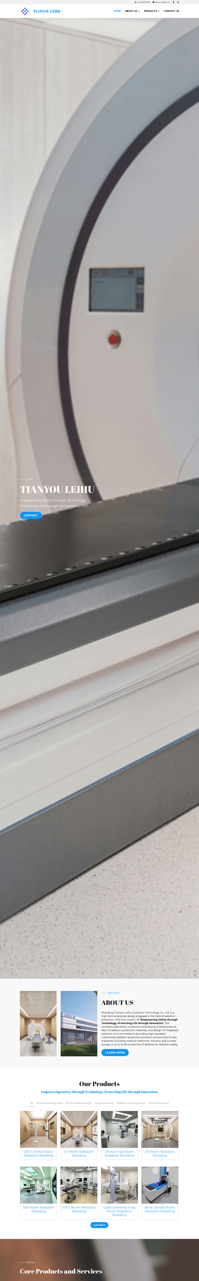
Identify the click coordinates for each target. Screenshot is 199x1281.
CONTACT (31, 515)
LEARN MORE (115, 1052)
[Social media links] (173, 2)
